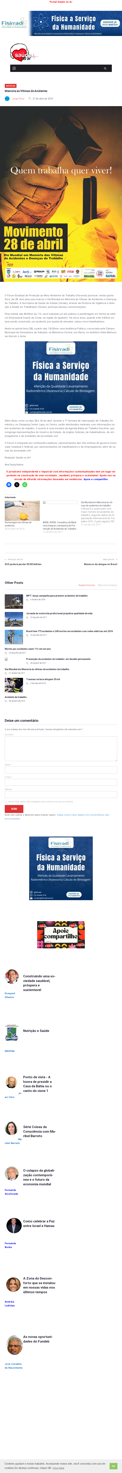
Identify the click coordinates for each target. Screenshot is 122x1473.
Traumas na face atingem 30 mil (43, 679)
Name (8, 765)
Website (8, 789)
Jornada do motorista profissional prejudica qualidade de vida (59, 613)
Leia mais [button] (58, 1468)
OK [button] (113, 1466)
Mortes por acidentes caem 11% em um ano (28, 649)
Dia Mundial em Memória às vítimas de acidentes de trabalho (37, 669)
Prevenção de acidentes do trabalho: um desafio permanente (58, 659)
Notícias (10, 86)
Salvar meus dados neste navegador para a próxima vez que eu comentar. (40, 802)
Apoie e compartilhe (96, 479)
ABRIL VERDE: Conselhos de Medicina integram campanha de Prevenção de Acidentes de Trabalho (60, 525)
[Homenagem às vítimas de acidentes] (22, 511)
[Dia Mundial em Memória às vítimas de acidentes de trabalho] (100, 513)
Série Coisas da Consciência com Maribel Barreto (39, 1131)
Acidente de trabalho (16, 697)
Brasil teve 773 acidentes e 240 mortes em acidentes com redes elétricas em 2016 (69, 631)
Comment (9, 735)
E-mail (8, 777)
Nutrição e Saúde (36, 1031)
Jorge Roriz (18, 98)
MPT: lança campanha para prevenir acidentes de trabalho (57, 595)
